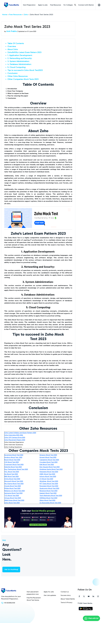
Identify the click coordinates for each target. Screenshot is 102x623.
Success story (66, 595)
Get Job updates (50, 595)
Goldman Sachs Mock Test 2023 (51, 469)
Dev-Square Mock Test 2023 (50, 467)
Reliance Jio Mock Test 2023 (14, 491)
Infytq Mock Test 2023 (12, 479)
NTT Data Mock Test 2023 (49, 484)
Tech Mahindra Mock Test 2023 (51, 495)
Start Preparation (29, 5)
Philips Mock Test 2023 (12, 488)
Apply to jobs (43, 5)
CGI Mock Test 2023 (11, 462)
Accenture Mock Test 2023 (13, 455)
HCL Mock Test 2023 (11, 472)
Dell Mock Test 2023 (47, 464)
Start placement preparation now (33, 593)
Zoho (26, 14)
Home (4, 14)
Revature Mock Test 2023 (48, 491)
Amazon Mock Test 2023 (48, 455)
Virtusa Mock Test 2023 (12, 498)
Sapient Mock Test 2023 (48, 493)
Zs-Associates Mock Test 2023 (50, 503)
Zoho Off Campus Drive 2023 (14, 437)
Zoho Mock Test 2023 (12, 503)
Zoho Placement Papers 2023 (14, 440)
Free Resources (55, 5)
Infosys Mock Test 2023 (48, 476)
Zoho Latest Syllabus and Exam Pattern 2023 (20, 433)
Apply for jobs (49, 592)
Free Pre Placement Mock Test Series (34, 599)
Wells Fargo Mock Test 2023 (14, 500)
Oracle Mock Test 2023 (12, 486)
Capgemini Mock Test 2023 (49, 460)
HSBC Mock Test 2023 (47, 474)
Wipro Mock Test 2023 (47, 500)
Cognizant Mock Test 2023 (14, 464)
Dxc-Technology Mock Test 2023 (16, 469)
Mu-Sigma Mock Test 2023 (14, 484)
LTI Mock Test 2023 (46, 479)
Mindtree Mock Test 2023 (49, 481)
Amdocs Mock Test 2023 (13, 457)
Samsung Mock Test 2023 (13, 493)
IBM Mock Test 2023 (11, 476)
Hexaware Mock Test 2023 (49, 472)
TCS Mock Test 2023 (11, 495)
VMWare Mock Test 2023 (48, 498)
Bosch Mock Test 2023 (12, 460)
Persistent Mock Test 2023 (49, 486)
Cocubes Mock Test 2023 (48, 462)
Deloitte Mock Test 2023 (13, 467)
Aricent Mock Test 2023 (48, 457)
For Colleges (68, 5)
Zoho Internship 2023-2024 (13, 435)
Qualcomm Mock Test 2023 (49, 488)
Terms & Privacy (66, 602)
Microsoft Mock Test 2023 (13, 481)
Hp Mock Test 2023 (11, 474)
